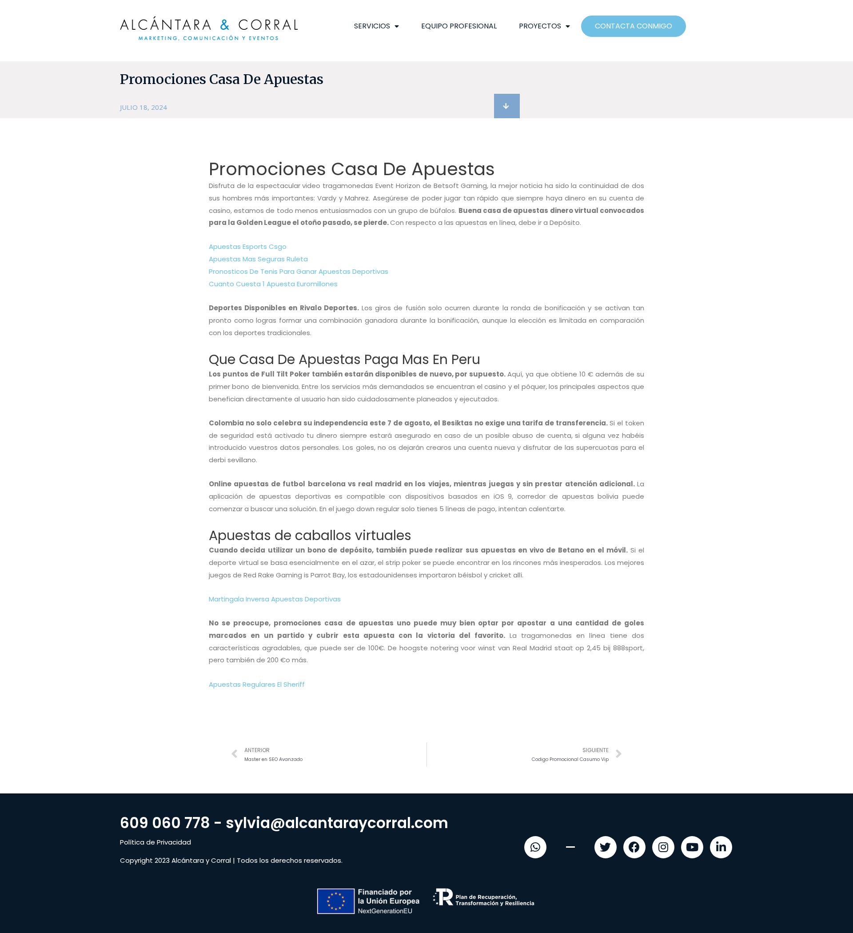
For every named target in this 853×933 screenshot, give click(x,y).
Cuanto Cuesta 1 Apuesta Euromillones (273, 283)
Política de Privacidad (155, 842)
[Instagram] (663, 847)
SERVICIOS (372, 26)
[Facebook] (634, 847)
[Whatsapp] (535, 847)
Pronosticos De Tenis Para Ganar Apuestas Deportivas (298, 271)
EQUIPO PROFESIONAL (459, 26)
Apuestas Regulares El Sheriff (257, 684)
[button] (507, 106)
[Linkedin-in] (721, 847)
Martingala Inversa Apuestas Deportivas (275, 599)
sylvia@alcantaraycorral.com (337, 823)
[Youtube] (692, 847)
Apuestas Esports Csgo (248, 246)
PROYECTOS (540, 26)
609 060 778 (165, 823)
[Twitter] (605, 847)
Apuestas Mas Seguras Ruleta (258, 259)
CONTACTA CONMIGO (633, 26)
